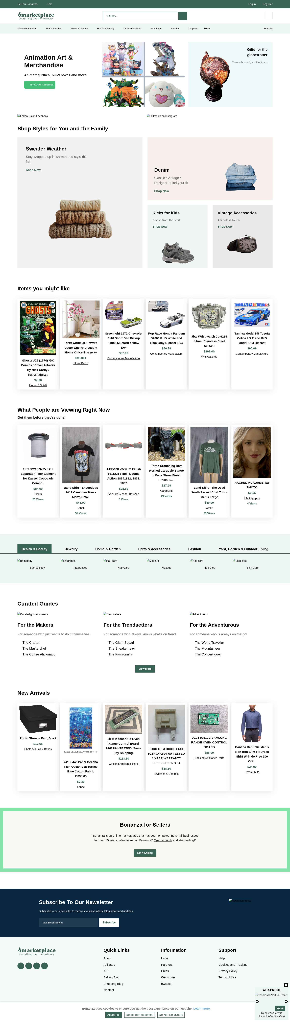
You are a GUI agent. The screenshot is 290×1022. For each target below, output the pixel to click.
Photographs (252, 498)
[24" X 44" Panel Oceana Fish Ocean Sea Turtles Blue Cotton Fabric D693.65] (80, 747)
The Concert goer (208, 654)
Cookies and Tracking (233, 964)
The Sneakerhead (122, 648)
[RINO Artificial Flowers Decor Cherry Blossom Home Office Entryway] (80, 344)
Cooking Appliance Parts (123, 763)
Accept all (113, 1014)
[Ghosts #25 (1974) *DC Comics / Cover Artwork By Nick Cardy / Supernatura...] (38, 344)
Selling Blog (111, 977)
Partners (167, 964)
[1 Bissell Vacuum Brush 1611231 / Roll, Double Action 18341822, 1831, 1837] (123, 471)
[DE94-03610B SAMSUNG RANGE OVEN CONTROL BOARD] (209, 747)
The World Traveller (209, 642)
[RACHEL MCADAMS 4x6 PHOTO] (252, 471)
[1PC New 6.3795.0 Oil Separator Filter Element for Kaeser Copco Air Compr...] (38, 471)
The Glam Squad (121, 642)
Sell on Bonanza (27, 4)
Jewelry (175, 28)
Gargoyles (166, 490)
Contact (109, 990)
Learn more (201, 1008)
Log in (252, 4)
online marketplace (125, 835)
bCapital (166, 983)
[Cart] (269, 15)
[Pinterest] (36, 966)
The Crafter (31, 642)
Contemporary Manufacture (123, 358)
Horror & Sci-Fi (38, 385)
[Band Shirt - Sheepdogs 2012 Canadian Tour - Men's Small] (80, 471)
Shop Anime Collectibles (41, 84)
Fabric (81, 787)
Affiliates (109, 964)
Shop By (268, 28)
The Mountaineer (207, 648)
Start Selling (145, 853)
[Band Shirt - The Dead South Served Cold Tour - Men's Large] (209, 471)
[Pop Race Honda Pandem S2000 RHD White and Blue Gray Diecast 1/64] (166, 344)
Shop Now (33, 170)
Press (165, 971)
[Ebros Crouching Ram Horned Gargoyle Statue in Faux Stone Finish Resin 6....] (166, 471)
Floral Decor (81, 363)
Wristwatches (209, 356)
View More (145, 668)
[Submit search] (183, 16)
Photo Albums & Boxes (38, 749)
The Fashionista (120, 654)
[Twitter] (28, 966)
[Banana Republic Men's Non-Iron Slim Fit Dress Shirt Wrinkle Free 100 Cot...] (252, 747)
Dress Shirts (252, 772)
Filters (38, 494)
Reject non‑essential (139, 1014)
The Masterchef (34, 648)
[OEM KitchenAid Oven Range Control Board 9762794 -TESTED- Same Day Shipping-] (123, 747)
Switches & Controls (166, 773)
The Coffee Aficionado (38, 654)
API (106, 971)
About (107, 958)
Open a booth (163, 840)
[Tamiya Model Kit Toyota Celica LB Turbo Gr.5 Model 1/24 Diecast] (252, 344)
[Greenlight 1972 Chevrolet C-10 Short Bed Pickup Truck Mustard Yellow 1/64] (123, 344)
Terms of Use (227, 977)
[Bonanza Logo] (35, 16)
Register (267, 4)
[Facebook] (20, 966)
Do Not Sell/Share (171, 1014)
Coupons (193, 28)
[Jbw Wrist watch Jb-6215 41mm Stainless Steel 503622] (209, 344)
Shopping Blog (113, 983)
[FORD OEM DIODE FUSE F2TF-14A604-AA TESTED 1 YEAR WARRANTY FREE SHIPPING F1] (166, 747)
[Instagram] (44, 966)
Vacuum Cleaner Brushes (123, 494)
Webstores (168, 977)
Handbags (156, 28)
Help (49, 4)
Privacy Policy (228, 971)
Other (81, 507)
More (207, 28)
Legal (164, 958)
